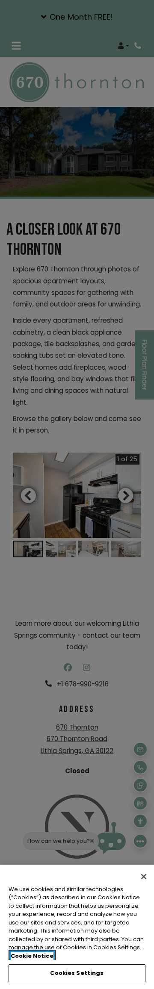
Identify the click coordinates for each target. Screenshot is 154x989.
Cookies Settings (77, 973)
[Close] (143, 876)
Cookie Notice (32, 956)
